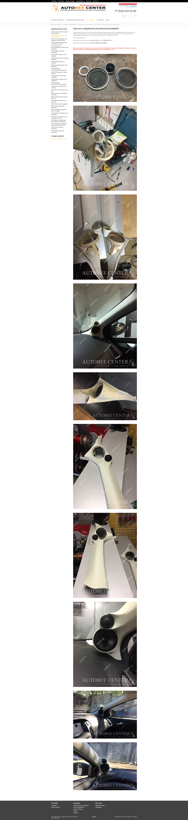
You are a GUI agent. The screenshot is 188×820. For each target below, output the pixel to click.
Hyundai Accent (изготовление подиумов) (58, 69)
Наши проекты (55, 807)
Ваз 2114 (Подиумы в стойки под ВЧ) (59, 72)
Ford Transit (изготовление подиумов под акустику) (59, 124)
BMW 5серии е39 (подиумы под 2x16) (59, 94)
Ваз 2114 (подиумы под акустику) (57, 106)
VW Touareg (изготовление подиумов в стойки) (59, 43)
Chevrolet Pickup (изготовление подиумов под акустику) (60, 47)
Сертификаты (80, 1)
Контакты (95, 1)
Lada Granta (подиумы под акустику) (58, 101)
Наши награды (70, 1)
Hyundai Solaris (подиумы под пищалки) (59, 113)
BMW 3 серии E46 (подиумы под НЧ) (59, 97)
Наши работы (90, 20)
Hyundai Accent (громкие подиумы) (58, 76)
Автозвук (54, 805)
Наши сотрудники (78, 807)
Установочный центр (57, 20)
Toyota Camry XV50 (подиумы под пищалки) (59, 32)
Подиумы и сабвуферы (70, 24)
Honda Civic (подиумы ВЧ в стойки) (59, 87)
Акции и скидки (78, 809)
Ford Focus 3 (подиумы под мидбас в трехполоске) (59, 39)
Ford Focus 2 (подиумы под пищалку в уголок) (59, 117)
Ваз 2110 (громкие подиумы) (59, 104)
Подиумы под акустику (85, 24)
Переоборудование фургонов (75, 20)
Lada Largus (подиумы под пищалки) (58, 80)
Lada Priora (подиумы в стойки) (57, 62)
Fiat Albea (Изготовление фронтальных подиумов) (58, 120)
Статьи (75, 811)
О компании (100, 20)
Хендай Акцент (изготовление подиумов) (58, 83)
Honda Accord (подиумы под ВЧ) (59, 90)
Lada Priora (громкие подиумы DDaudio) (60, 58)
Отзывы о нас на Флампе (58, 138)
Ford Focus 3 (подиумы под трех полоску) (59, 36)
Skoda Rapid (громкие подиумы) (57, 51)
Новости (76, 812)
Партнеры (61, 1)
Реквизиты (98, 807)
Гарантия (88, 1)
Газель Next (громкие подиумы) (57, 131)
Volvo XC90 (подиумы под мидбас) (58, 55)
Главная (54, 1)
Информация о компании (80, 805)
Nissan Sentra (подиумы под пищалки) (59, 65)
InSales (135, 816)
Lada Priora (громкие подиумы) (57, 127)
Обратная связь (100, 805)
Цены (107, 20)
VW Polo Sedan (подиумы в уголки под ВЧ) (59, 110)
